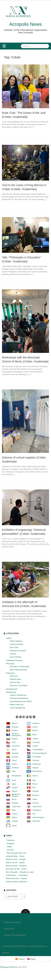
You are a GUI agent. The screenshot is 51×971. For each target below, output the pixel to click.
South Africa (16, 807)
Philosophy (10, 663)
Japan (14, 784)
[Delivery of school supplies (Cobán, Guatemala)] (25, 421)
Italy (34, 780)
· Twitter (9, 846)
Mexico (35, 784)
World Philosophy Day (18, 669)
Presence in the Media (18, 685)
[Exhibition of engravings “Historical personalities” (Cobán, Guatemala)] (25, 507)
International (37, 771)
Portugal (35, 791)
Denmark (15, 753)
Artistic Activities (16, 641)
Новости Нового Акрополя (16, 881)
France (14, 760)
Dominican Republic (39, 753)
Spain (14, 810)
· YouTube (10, 850)
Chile (14, 742)
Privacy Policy (9, 928)
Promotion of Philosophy (19, 666)
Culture (9, 638)
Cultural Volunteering (18, 695)
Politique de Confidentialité (14, 935)
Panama (15, 787)
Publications (10, 673)
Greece (14, 764)
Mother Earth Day (16, 704)
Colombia (36, 742)
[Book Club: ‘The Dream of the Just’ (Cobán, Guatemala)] (25, 86)
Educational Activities (18, 650)
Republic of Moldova (16, 795)
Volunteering (11, 692)
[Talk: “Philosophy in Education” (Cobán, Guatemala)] (25, 235)
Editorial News (15, 679)
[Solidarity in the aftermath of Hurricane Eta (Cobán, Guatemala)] (25, 579)
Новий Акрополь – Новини (16, 878)
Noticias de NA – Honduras (16, 865)
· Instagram (10, 843)
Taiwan (14, 814)
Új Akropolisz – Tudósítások (17, 875)
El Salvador (36, 757)
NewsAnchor (40, 946)
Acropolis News (25, 24)
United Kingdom (38, 817)
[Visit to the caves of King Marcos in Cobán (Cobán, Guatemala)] (25, 162)
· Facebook (10, 840)
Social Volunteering (17, 708)
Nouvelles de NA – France (16, 869)
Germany (35, 760)
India (13, 771)
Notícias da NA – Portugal (16, 859)
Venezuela (36, 821)
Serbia (34, 799)
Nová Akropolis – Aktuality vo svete (20, 872)
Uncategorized (11, 689)
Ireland (35, 776)
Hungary (35, 768)
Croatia (35, 746)
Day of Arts (14, 647)
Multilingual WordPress (9, 967)
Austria (35, 727)
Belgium (15, 730)
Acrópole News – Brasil (15, 856)
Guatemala (36, 764)
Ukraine (14, 817)
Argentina (35, 723)
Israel (14, 780)
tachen (14, 826)
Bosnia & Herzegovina (16, 735)
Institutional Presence (14, 660)
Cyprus (14, 749)
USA (33, 814)
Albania (14, 723)
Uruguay (15, 821)
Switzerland (36, 810)
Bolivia (35, 730)
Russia (14, 799)
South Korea (36, 807)
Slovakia (15, 803)
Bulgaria (15, 739)
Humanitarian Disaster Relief (21, 701)
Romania (35, 795)
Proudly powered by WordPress (14, 946)
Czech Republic (37, 749)
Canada (35, 739)
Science (13, 654)
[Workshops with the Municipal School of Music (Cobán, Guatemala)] (25, 321)
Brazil (34, 735)
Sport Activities (15, 657)
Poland (14, 791)
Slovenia (35, 803)
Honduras (15, 768)
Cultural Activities (16, 644)
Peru (34, 787)
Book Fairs (14, 676)
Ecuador (15, 757)
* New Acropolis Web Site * (16, 853)
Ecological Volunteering (19, 698)
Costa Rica (15, 746)
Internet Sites (15, 682)
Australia (15, 727)
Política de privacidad (12, 922)
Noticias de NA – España (15, 862)
